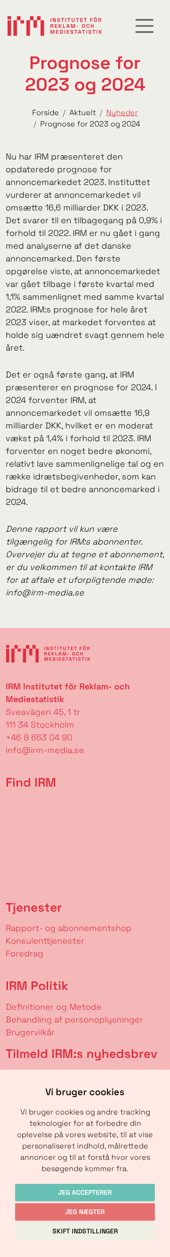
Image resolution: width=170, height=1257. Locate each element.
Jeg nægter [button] (85, 1211)
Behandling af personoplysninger (75, 1019)
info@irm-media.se (45, 750)
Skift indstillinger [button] (85, 1231)
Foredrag (24, 953)
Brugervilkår (30, 1032)
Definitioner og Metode (54, 1006)
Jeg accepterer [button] (85, 1192)
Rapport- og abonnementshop (69, 927)
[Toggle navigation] (144, 26)
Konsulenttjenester (45, 940)
